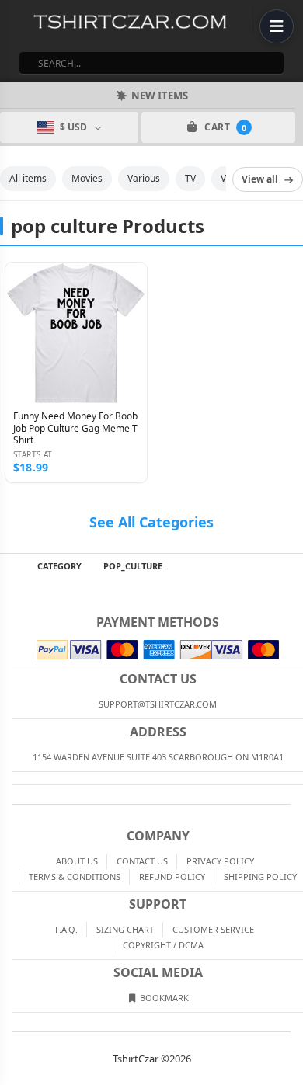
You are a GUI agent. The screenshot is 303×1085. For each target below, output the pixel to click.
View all (260, 179)
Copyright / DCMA (163, 945)
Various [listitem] (143, 178)
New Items (159, 96)
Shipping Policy (260, 876)
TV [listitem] (190, 178)
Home (11, 566)
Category (59, 566)
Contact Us (142, 861)
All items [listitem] (28, 178)
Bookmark (163, 997)
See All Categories (151, 522)
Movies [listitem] (87, 178)
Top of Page (292, 566)
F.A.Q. (66, 929)
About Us (77, 861)
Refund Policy (172, 876)
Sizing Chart (125, 929)
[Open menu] (276, 26)
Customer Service (213, 929)
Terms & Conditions (74, 876)
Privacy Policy (220, 861)
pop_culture (132, 566)
